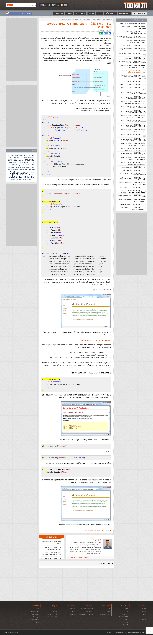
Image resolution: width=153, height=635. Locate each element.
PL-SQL (108, 611)
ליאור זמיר (108, 30)
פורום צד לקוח (18, 174)
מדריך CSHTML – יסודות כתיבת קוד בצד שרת (132, 54)
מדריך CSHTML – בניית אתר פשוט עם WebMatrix (132, 27)
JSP (127, 622)
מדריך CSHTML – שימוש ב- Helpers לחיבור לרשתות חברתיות (133, 41)
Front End (142, 606)
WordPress (71, 609)
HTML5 (31, 160)
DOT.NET (36, 606)
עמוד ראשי (109, 19)
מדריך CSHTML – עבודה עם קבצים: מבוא (133, 135)
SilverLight (13, 165)
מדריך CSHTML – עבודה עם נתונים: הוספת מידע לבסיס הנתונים (133, 97)
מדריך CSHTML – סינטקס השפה (134, 45)
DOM (15, 160)
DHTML (10, 160)
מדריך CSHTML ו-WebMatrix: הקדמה (132, 24)
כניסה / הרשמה (25, 13)
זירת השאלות (110, 13)
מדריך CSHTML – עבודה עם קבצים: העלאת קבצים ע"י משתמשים (133, 158)
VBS (23, 165)
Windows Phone (28, 167)
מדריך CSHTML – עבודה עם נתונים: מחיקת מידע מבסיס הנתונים (133, 116)
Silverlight (36, 617)
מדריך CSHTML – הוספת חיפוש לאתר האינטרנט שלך (133, 178)
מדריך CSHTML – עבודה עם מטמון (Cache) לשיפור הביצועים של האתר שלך (132, 191)
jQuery (144, 619)
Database (27, 157)
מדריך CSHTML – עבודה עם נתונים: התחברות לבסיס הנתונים (133, 121)
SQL (19, 165)
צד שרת (87, 531)
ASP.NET (125, 614)
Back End (124, 606)
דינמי (8, 169)
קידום (20, 179)
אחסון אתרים (80, 13)
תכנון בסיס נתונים (105, 614)
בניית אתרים (96, 531)
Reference (27, 162)
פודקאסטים (58, 13)
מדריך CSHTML (140, 20)
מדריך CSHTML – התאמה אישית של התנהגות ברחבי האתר (133, 208)
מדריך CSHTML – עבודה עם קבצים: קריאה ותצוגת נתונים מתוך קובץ (133, 149)
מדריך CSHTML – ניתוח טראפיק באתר (132, 187)
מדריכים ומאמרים (140, 13)
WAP (13, 167)
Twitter (57, 5)
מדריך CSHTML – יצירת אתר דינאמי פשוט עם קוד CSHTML (133, 32)
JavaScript (12, 162)
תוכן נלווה (54, 606)
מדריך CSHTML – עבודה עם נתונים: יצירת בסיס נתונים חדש (133, 93)
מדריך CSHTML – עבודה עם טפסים (133, 81)
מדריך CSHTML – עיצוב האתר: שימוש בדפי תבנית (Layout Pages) (133, 66)
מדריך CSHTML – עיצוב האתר (135, 58)
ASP (13, 155)
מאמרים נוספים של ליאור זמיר (79, 557)
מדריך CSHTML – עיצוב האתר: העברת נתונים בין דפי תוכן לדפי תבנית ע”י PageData (132, 76)
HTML (26, 160)
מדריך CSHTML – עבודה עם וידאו (134, 170)
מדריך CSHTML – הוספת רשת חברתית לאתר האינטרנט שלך (132, 183)
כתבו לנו (109, 632)
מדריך (91, 531)
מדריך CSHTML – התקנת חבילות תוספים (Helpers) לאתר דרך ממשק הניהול (131, 37)
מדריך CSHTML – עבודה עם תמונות (133, 167)
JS (18, 162)
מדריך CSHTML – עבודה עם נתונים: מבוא (133, 88)
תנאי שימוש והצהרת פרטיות (119, 632)
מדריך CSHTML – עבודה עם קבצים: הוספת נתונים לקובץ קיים (133, 144)
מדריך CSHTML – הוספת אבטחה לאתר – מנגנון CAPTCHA (131, 200)
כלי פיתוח (89, 606)
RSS (65, 5)
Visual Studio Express (86, 614)
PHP (22, 162)
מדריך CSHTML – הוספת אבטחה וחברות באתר (132, 196)
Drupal (73, 611)
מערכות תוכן (71, 606)
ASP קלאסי (124, 625)
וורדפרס (18, 172)
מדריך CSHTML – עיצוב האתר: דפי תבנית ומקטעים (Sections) (134, 71)
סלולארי (30, 174)
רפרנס (99, 13)
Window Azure (35, 611)
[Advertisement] (131, 244)
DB (32, 157)
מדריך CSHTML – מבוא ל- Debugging (132, 204)
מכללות (69, 13)
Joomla (72, 614)
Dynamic (20, 160)
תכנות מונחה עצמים (51, 617)
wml (30, 169)
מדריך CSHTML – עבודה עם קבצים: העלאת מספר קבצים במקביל (133, 163)
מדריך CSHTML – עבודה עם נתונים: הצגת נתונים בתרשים (133, 130)
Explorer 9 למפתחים (86, 609)
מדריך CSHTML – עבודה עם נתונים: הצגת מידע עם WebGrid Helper (133, 125)
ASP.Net (18, 155)
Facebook (46, 5)
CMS (10, 157)
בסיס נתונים (14, 169)
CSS (22, 157)
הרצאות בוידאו (124, 13)
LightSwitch (35, 614)
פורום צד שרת (25, 176)
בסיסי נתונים (106, 606)
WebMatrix (19, 167)
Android (54, 611)
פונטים (91, 13)
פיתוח (13, 177)
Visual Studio (29, 165)
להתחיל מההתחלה (51, 614)
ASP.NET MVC (27, 155)
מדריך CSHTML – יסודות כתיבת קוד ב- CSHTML (132, 49)
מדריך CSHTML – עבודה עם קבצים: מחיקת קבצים (133, 153)
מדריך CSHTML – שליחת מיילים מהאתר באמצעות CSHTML (132, 174)
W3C (10, 167)
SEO (32, 162)
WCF (37, 622)
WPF (33, 169)
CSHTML (103, 531)
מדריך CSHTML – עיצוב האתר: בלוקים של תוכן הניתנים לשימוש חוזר (132, 62)
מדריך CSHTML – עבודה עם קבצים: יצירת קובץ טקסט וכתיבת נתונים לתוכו (133, 139)
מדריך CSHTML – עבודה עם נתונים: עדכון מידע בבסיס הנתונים (133, 111)
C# (33, 155)
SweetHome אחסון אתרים (11, 632)
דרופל (32, 172)
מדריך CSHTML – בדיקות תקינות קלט (132, 84)
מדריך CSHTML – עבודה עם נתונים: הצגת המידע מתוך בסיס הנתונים (133, 102)
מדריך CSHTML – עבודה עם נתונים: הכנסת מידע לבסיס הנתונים (133, 107)
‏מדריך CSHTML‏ (100, 19)
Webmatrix (89, 611)
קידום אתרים (14, 179)
